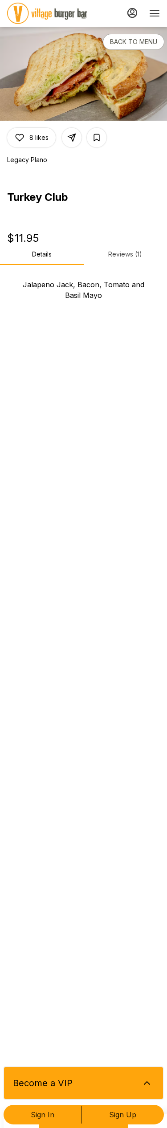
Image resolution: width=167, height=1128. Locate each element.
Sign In (42, 1114)
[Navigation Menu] (154, 13)
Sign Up (122, 1114)
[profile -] (132, 13)
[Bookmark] (96, 137)
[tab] (42, 254)
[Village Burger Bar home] (47, 13)
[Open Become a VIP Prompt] (147, 1083)
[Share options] (71, 137)
